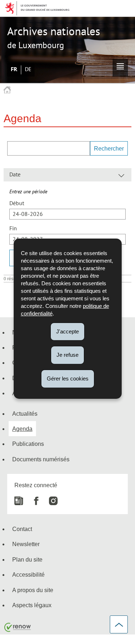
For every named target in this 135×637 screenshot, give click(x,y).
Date (15, 174)
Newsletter (26, 544)
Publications (28, 443)
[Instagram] (50, 498)
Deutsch (28, 69)
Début (16, 203)
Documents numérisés (40, 459)
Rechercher (109, 148)
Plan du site (27, 559)
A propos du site (32, 590)
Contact (22, 528)
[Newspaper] (18, 498)
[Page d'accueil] (7, 90)
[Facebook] (32, 498)
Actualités (24, 413)
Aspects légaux (31, 605)
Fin (13, 228)
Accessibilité (28, 574)
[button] (120, 68)
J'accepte (67, 331)
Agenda (22, 428)
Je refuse (67, 355)
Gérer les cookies (68, 378)
